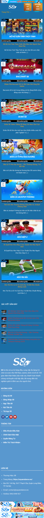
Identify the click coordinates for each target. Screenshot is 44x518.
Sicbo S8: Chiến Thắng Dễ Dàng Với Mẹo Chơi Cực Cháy (22, 125)
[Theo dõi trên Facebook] (3, 417)
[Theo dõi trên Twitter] (7, 417)
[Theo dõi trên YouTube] (15, 417)
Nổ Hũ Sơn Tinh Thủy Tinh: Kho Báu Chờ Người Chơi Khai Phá (22, 45)
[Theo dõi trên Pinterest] (11, 417)
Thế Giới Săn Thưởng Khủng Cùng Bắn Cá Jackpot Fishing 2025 (22, 205)
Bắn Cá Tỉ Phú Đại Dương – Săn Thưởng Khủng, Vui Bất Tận (22, 165)
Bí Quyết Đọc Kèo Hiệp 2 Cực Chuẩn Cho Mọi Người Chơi (22, 246)
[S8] (12, 6)
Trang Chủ (5, 12)
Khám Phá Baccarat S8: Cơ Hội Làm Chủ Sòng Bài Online (22, 85)
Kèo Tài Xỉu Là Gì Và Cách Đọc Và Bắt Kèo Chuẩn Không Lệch (22, 286)
